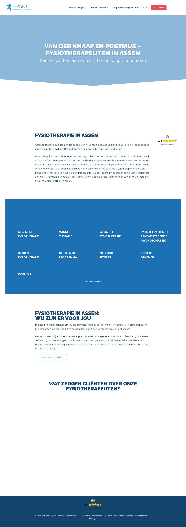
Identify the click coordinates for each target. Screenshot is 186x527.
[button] (26, 234)
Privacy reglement (143, 516)
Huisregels (93, 519)
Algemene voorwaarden (91, 516)
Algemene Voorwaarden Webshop (118, 516)
